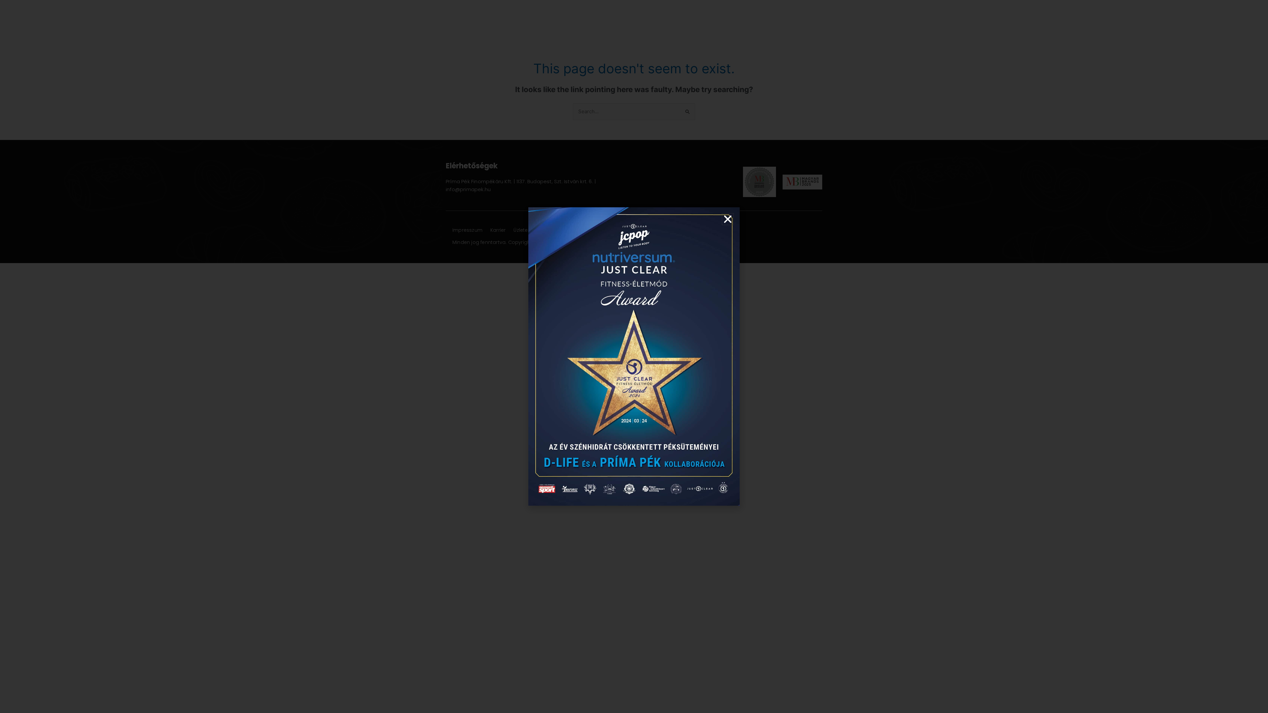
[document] (634, 356)
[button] (727, 219)
